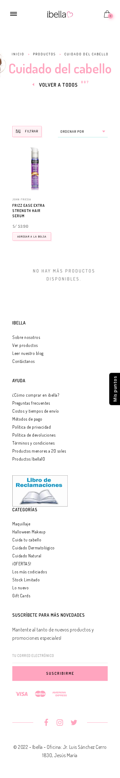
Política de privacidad (31, 427)
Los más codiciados (29, 571)
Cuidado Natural (27, 555)
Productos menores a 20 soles (39, 451)
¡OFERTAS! (21, 563)
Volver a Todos (58, 85)
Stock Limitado (26, 579)
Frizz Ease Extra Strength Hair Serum (28, 210)
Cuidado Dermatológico (33, 547)
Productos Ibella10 (28, 459)
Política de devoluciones (33, 435)
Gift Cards (21, 595)
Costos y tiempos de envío (35, 411)
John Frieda (21, 199)
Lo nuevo (20, 587)
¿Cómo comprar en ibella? (35, 395)
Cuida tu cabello (26, 539)
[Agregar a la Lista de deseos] (54, 206)
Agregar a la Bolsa (31, 236)
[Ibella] (60, 13)
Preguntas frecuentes (31, 403)
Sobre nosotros (26, 337)
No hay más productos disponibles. (64, 274)
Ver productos (25, 345)
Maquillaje (21, 523)
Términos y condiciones (33, 443)
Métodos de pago (27, 419)
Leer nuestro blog (28, 353)
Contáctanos (23, 361)
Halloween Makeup (29, 531)
